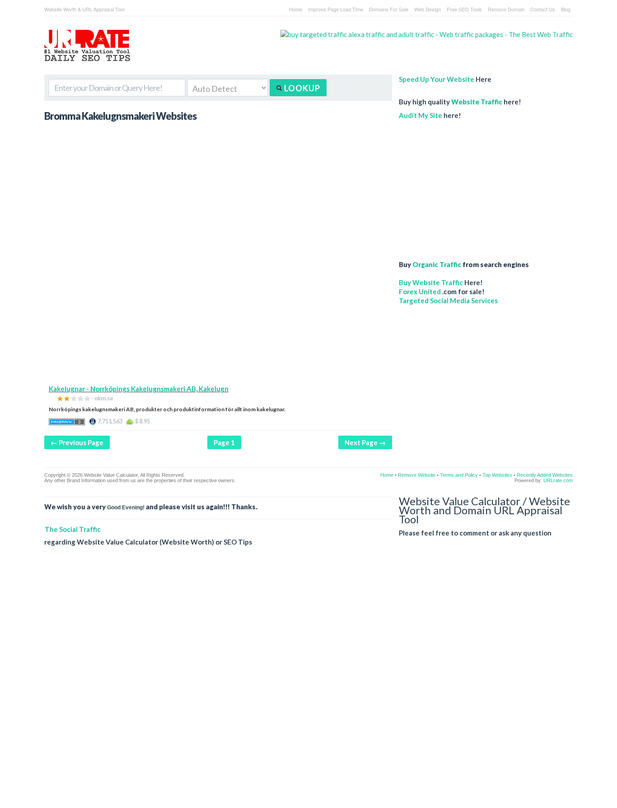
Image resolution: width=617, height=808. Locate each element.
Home (295, 9)
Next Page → (365, 442)
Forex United (420, 291)
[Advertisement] (218, 321)
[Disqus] (308, 684)
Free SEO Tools (464, 9)
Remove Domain (506, 9)
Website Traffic (476, 102)
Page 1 (224, 442)
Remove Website (416, 475)
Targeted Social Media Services (448, 300)
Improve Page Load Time (335, 9)
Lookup (301, 88)
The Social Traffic (73, 529)
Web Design (427, 9)
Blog (565, 9)
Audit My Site (420, 115)
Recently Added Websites (545, 475)
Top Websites (497, 475)
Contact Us (542, 9)
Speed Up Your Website (436, 79)
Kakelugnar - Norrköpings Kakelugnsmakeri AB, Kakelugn (139, 389)
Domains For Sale (388, 9)
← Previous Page (77, 442)
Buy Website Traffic (431, 282)
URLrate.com (558, 480)
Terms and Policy (459, 475)
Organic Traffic (436, 264)
